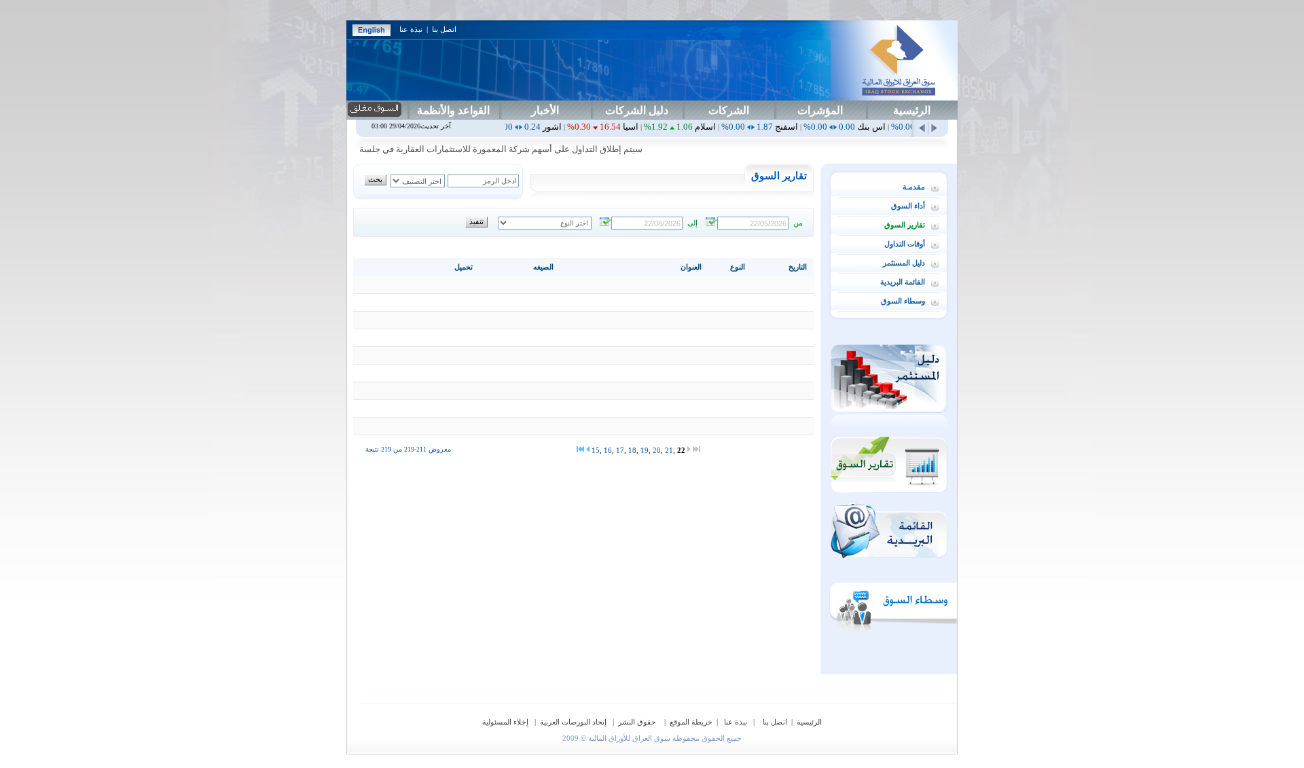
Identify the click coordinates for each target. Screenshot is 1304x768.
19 (644, 450)
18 (632, 450)
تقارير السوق (904, 225)
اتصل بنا (444, 29)
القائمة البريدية (902, 282)
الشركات (728, 110)
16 (608, 450)
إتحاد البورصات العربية (574, 722)
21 (669, 450)
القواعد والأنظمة (453, 110)
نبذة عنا (410, 29)
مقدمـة (914, 187)
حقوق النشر (638, 722)
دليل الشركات (636, 110)
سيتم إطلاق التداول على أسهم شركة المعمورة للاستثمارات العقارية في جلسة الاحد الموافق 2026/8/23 (473, 149)
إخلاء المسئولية (506, 722)
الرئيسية (911, 110)
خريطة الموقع (691, 722)
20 (657, 450)
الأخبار (545, 110)
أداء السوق (908, 206)
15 (596, 450)
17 (620, 450)
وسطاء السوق (903, 301)
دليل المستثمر (904, 263)
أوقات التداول (904, 244)
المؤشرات (820, 110)
